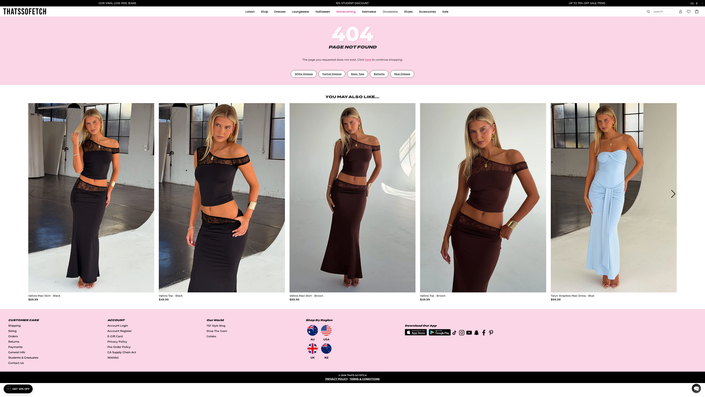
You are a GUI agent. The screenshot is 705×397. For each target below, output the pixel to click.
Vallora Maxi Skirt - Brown (306, 295)
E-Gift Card (115, 336)
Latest (250, 12)
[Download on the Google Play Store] (440, 334)
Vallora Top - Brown (433, 295)
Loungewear (300, 12)
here (368, 59)
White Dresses (304, 73)
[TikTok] (454, 333)
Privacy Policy (117, 341)
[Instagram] (461, 333)
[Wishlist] (688, 11)
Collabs (211, 336)
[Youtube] (469, 333)
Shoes (408, 12)
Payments (15, 347)
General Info (16, 352)
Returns (13, 341)
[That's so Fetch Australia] (312, 330)
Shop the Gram (217, 331)
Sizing (12, 331)
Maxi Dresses (402, 73)
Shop (264, 12)
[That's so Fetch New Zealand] (326, 348)
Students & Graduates (23, 357)
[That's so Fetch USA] (326, 330)
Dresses (280, 12)
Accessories (427, 12)
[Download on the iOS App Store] (416, 334)
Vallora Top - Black (171, 295)
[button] (680, 11)
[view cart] (697, 11)
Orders (13, 336)
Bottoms (379, 73)
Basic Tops (357, 73)
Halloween (323, 12)
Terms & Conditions (365, 379)
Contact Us (16, 363)
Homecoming (346, 12)
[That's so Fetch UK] (312, 348)
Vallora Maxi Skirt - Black (44, 295)
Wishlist (113, 357)
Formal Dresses (331, 73)
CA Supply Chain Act (121, 352)
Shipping (14, 325)
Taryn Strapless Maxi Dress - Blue (572, 295)
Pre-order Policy (119, 347)
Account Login (117, 325)
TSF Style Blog (216, 325)
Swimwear (369, 12)
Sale (445, 12)
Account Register (119, 331)
